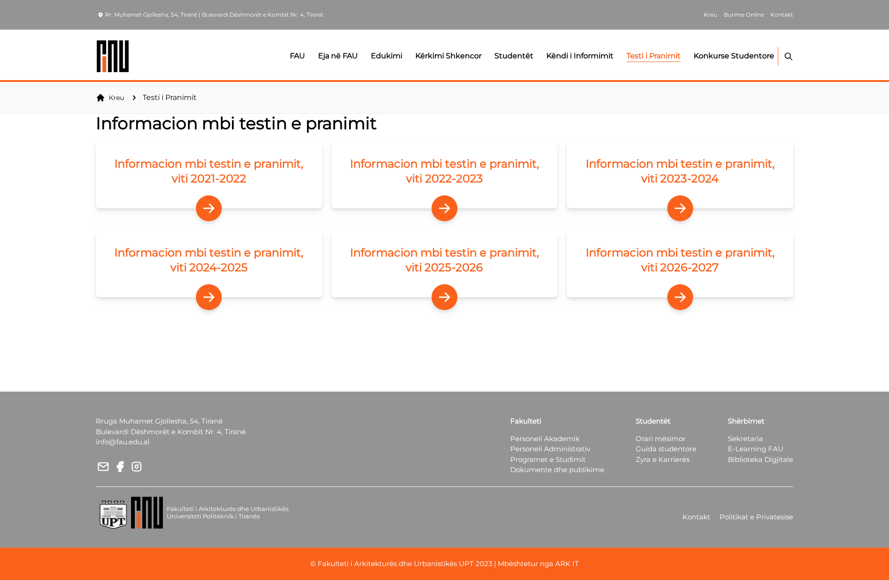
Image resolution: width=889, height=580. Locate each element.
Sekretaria (745, 438)
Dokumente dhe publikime (557, 469)
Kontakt (696, 516)
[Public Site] (113, 56)
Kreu (116, 98)
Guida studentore (666, 448)
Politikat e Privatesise (756, 516)
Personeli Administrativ (550, 448)
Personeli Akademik (545, 438)
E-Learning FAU (755, 448)
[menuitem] (209, 175)
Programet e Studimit (548, 459)
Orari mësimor (661, 438)
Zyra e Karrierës (662, 459)
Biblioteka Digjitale (760, 459)
